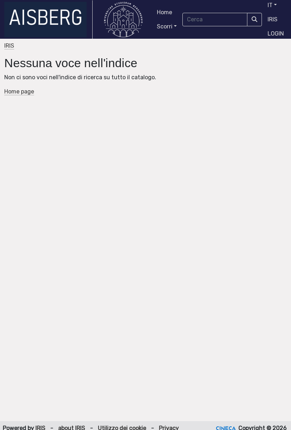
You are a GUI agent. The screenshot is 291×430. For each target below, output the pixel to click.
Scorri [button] (164, 26)
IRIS (273, 19)
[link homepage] (48, 19)
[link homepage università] (123, 19)
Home (164, 12)
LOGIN (276, 33)
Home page (19, 91)
